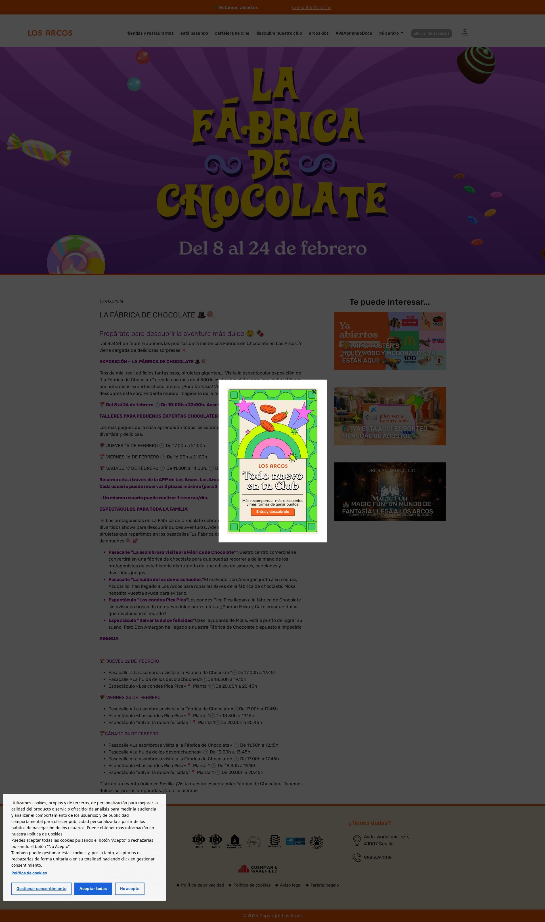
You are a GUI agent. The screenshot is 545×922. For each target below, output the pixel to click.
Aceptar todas (93, 888)
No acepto (129, 888)
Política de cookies (29, 873)
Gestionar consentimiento (41, 888)
